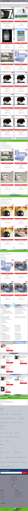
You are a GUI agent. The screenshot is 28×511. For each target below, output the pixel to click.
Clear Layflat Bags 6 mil (4, 326)
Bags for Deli (11, 432)
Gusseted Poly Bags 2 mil (18, 338)
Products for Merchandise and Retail (3, 422)
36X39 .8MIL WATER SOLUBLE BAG (21, 296)
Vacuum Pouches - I (19, 422)
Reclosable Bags (7, 422)
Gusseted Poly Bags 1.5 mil (18, 337)
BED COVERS (2, 255)
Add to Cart (7, 21)
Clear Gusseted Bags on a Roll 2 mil (6, 337)
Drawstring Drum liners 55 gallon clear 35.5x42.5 (21, 22)
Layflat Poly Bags (17, 325)
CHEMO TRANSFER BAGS (4, 258)
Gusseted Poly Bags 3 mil (18, 339)
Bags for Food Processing (17, 432)
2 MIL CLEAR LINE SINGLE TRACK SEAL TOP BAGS (7, 148)
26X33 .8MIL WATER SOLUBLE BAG (7, 296)
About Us (2, 492)
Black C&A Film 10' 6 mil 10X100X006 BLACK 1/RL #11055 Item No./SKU (21, 109)
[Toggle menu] (1, 1)
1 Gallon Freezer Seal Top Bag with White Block (6, 199)
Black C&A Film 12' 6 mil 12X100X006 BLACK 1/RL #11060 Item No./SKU (7, 109)
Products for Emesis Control (16, 457)
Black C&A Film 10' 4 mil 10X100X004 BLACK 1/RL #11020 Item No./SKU (21, 131)
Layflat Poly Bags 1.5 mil (18, 328)
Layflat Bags (3, 325)
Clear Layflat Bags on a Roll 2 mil (5, 327)
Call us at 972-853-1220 (14, 483)
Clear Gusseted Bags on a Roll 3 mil (6, 338)
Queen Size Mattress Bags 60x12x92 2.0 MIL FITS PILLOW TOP (21, 66)
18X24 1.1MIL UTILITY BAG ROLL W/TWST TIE (20, 186)
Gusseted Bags (3, 333)
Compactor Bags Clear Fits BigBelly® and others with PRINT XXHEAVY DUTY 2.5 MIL (7, 23)
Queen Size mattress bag (21, 44)
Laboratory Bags (20, 452)
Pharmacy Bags (1, 457)
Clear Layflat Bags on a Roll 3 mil (5, 328)
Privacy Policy (2, 498)
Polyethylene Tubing (14, 418)
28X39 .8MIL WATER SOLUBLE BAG (21, 274)
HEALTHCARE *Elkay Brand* (18, 494)
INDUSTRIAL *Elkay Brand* (5, 140)
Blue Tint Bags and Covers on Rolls (5, 202)
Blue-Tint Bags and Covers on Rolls (19, 313)
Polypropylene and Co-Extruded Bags (21, 418)
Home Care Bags (7, 452)
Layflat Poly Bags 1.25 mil (18, 327)
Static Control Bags (14, 422)
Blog (1, 494)
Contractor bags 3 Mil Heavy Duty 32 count (7, 65)
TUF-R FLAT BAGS (3, 142)
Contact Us (2, 493)
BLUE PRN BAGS (4, 321)
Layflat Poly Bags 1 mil (17, 326)
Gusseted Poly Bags (17, 333)
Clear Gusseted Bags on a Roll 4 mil (6, 339)
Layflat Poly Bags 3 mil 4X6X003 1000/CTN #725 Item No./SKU (9, 357)
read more (2, 404)
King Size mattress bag (7, 44)
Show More (14, 138)
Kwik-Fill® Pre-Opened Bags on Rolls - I (9, 418)
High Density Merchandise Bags (3, 418)
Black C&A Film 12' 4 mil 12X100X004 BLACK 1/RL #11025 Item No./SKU (7, 131)
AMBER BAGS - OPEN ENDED (4, 252)
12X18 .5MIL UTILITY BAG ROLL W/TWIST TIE (7, 186)
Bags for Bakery (6, 432)
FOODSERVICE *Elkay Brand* (6, 196)
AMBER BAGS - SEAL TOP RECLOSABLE (6, 319)
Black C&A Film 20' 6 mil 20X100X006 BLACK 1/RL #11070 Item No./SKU (7, 88)
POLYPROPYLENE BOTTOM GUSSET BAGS (7, 312)
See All (2, 315)
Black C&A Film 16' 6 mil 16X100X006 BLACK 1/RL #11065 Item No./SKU (21, 88)
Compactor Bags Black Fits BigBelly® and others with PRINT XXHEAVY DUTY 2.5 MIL (23, 357)
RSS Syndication (3, 497)
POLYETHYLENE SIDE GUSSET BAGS (5, 145)
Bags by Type (1, 432)
